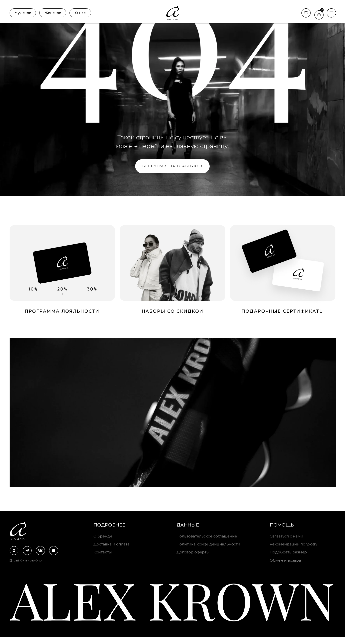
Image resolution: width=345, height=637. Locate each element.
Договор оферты (192, 552)
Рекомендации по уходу (293, 544)
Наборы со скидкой (172, 311)
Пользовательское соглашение (206, 536)
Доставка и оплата (111, 544)
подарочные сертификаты (283, 311)
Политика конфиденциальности (208, 544)
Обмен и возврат (286, 560)
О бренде (102, 536)
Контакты (102, 552)
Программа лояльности (62, 311)
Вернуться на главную (170, 166)
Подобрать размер (288, 552)
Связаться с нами (286, 536)
